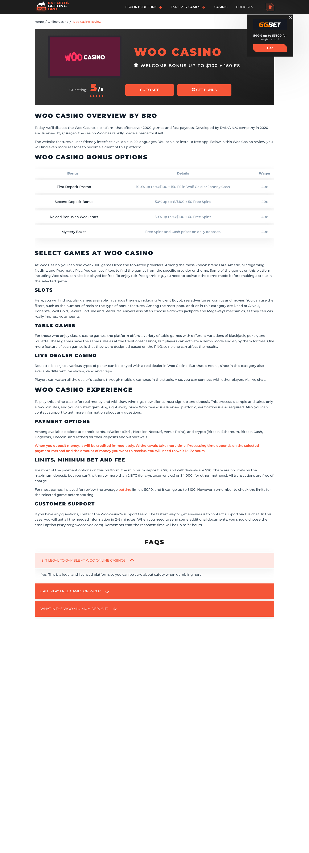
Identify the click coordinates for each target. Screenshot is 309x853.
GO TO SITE (149, 90)
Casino (220, 7)
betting (125, 490)
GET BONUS (206, 90)
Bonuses (244, 7)
